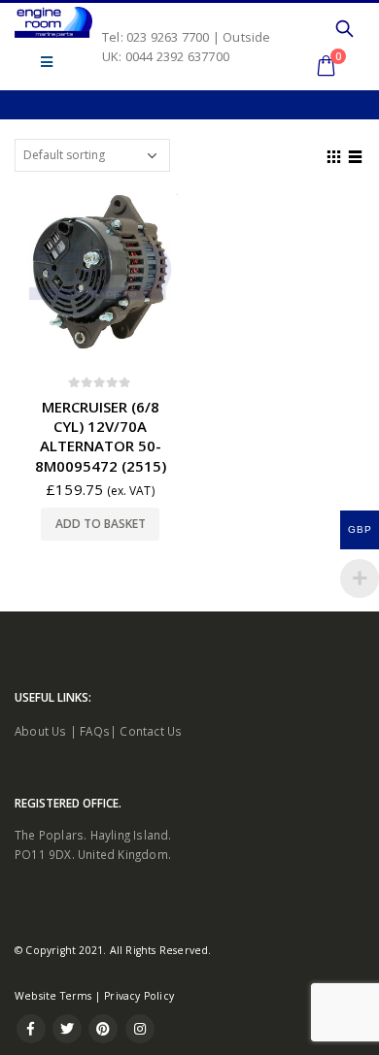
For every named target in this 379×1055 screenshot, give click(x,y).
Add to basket (100, 523)
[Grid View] (334, 154)
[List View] (355, 154)
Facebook (31, 1028)
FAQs (95, 731)
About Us (41, 731)
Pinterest (103, 1028)
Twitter (67, 1028)
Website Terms (53, 996)
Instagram (140, 1028)
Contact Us (151, 731)
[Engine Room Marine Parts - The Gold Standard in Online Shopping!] (53, 22)
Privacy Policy (139, 996)
